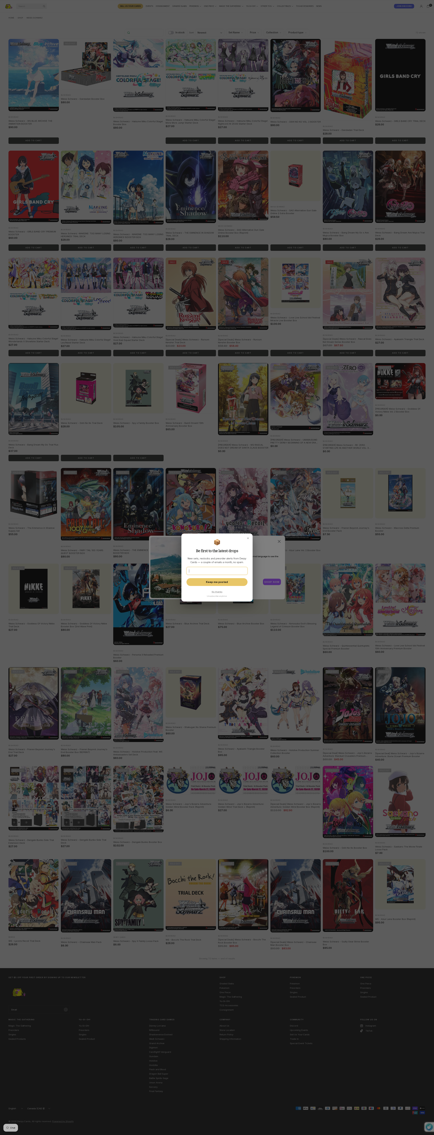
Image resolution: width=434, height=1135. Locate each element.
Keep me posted (217, 582)
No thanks (217, 591)
